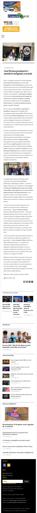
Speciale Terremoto (9, 404)
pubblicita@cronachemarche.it (17, 502)
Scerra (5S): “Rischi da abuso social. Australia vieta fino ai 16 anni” (16, 346)
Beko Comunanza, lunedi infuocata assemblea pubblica (20, 388)
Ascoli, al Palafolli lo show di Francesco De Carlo (28, 308)
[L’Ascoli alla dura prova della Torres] (7, 299)
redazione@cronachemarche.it (18, 500)
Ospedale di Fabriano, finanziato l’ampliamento (18, 452)
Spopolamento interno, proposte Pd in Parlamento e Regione (15, 433)
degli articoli (7, 473)
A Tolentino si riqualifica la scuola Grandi (16, 440)
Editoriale (6, 325)
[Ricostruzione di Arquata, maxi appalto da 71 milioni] (18, 414)
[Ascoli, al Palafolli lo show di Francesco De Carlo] (28, 299)
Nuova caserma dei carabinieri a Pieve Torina (17, 446)
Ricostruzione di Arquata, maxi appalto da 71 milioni (18, 425)
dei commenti (7, 475)
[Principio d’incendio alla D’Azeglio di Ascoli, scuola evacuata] (18, 299)
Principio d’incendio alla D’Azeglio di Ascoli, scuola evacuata (17, 309)
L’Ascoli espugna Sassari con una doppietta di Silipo (20, 368)
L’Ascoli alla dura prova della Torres (6, 306)
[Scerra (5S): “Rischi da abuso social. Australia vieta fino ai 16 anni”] (18, 335)
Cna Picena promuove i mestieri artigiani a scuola (18, 72)
